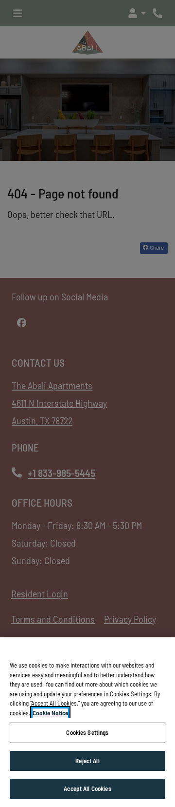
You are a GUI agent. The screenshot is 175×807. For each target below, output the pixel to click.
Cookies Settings (87, 732)
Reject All (87, 761)
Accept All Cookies (87, 788)
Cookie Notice (50, 713)
